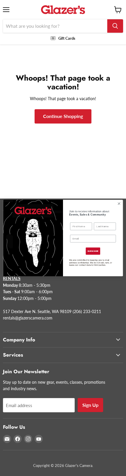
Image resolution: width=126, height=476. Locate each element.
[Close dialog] (119, 203)
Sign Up (90, 405)
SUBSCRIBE (93, 251)
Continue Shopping (63, 116)
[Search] (115, 26)
